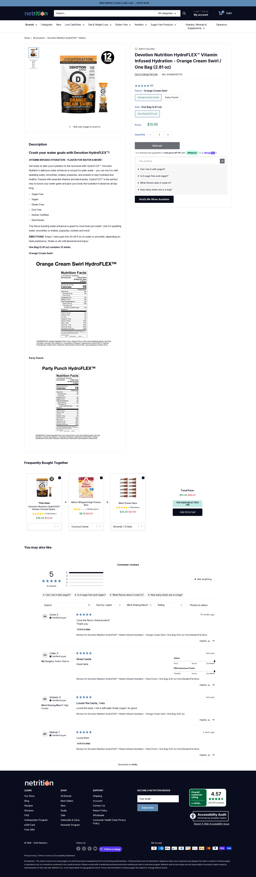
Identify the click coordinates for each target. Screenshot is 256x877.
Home (27, 38)
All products (39, 38)
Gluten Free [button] (121, 24)
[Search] (184, 13)
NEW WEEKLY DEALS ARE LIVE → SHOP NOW (124, 3)
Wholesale (98, 815)
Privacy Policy (30, 855)
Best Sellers (67, 800)
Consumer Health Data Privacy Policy (109, 821)
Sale (63, 815)
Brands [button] (29, 24)
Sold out (157, 145)
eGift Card (29, 824)
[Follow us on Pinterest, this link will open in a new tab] (90, 848)
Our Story (29, 795)
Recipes (28, 805)
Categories (46, 24)
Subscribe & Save (70, 819)
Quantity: (140, 134)
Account (97, 800)
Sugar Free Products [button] (162, 24)
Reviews (28, 810)
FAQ (26, 815)
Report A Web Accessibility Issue (211, 823)
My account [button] (201, 14)
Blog (26, 800)
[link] (144, 86)
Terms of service (45, 855)
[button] (225, 13)
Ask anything (204, 579)
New (58, 24)
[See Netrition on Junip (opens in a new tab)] (135, 765)
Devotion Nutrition (146, 74)
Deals (64, 810)
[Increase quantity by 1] (168, 135)
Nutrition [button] (139, 24)
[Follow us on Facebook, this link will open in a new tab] (78, 848)
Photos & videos (199, 605)
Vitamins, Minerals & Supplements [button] (196, 26)
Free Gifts (29, 829)
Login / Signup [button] (201, 11)
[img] (33, 52)
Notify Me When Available (154, 199)
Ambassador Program (36, 819)
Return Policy (100, 810)
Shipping (97, 795)
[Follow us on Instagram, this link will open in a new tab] (84, 848)
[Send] (222, 161)
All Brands (66, 795)
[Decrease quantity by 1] (150, 135)
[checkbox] (200, 605)
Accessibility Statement (64, 855)
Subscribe (148, 807)
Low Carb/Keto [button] (73, 24)
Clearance (221, 24)
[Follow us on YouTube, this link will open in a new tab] (95, 848)
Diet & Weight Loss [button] (98, 24)
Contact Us (99, 805)
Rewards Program (70, 824)
